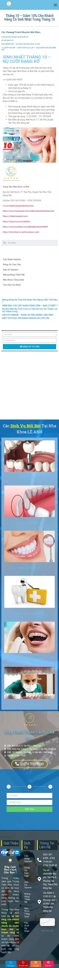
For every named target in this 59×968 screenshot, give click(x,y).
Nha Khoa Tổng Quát (13, 279)
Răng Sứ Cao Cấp (12, 264)
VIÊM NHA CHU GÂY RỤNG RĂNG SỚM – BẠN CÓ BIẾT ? (30, 305)
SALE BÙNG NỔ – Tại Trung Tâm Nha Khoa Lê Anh (20, 44)
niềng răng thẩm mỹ (29, 659)
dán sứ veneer (29, 523)
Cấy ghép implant (29, 477)
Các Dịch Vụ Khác (12, 285)
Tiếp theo (29, 809)
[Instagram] (9, 852)
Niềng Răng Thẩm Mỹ (14, 274)
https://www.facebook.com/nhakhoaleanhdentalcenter (28, 211)
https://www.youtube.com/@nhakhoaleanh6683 (25, 226)
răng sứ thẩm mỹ (29, 568)
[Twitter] (6, 852)
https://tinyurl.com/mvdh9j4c (16, 221)
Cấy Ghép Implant (12, 259)
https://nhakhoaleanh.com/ (15, 216)
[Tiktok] (13, 852)
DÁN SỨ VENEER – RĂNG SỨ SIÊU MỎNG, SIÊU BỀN (27, 315)
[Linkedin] (16, 852)
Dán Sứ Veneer (10, 269)
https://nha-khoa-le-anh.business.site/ (21, 232)
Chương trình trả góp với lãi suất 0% (14, 37)
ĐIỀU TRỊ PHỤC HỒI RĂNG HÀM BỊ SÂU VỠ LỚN (25, 318)
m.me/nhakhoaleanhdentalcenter (18, 206)
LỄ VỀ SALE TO (7, 40)
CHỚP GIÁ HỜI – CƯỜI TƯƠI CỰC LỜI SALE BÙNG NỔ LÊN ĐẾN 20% (28, 49)
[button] (55, 5)
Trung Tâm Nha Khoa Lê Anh (16, 186)
